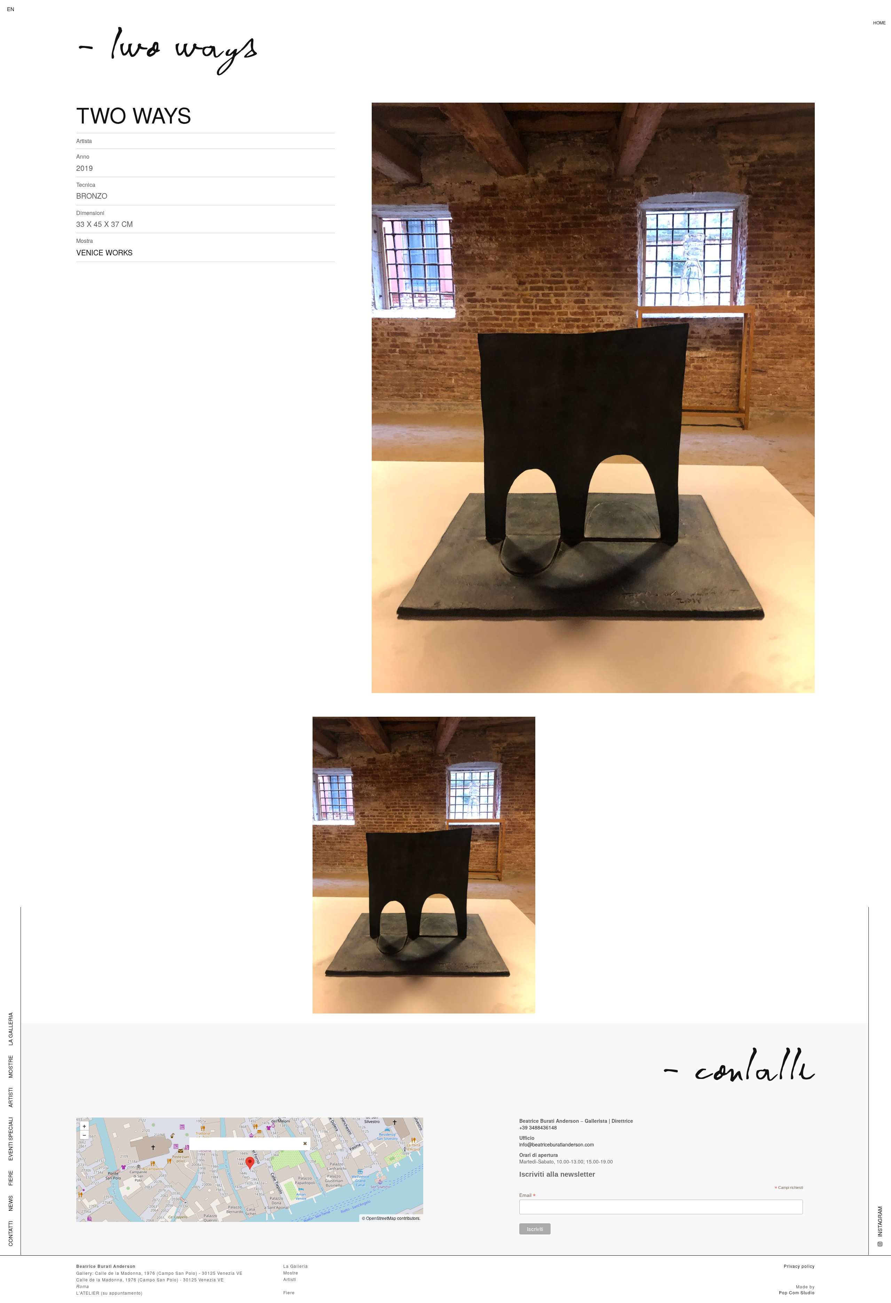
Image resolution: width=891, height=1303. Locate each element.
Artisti (10, 1097)
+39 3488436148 (538, 1127)
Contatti (10, 1233)
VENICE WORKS (104, 252)
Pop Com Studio (797, 1292)
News (10, 1203)
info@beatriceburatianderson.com (556, 1144)
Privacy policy (799, 1266)
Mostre (10, 1066)
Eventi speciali (10, 1139)
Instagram (879, 1221)
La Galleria (10, 1029)
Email (527, 1195)
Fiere (10, 1178)
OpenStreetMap (381, 1218)
